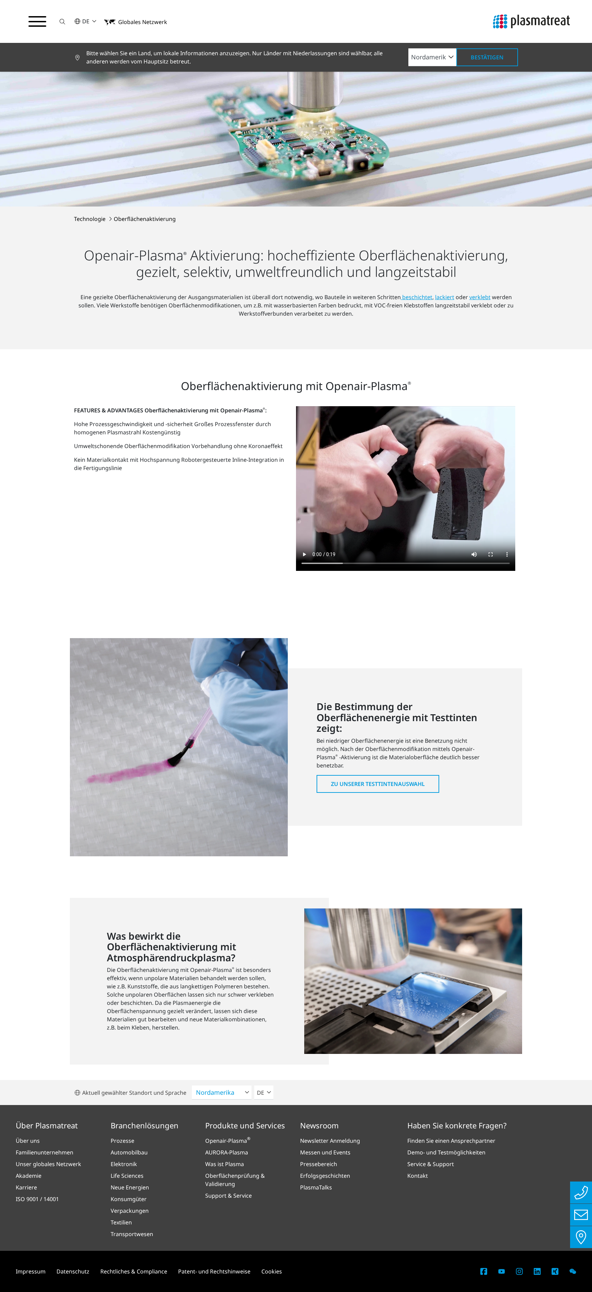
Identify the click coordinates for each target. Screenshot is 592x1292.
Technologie (90, 219)
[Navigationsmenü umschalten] (37, 21)
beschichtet (416, 297)
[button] (62, 21)
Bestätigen (487, 57)
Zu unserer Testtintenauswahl (378, 784)
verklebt (480, 297)
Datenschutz (73, 1271)
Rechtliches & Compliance (133, 1271)
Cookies (271, 1271)
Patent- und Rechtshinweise (214, 1271)
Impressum (31, 1271)
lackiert (444, 297)
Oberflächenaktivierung (145, 219)
